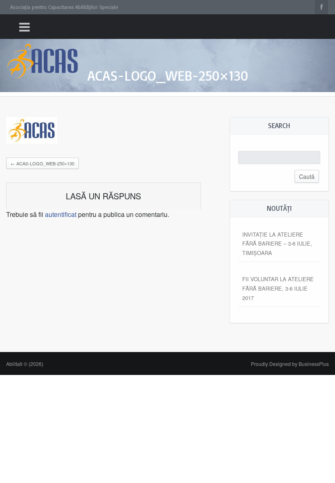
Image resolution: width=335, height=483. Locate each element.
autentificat (60, 214)
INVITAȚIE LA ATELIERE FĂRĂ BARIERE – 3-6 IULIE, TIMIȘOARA (277, 243)
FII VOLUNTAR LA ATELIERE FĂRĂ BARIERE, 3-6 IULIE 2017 (278, 288)
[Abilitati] (43, 53)
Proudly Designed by (290, 363)
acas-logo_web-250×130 (42, 163)
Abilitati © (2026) (24, 363)
